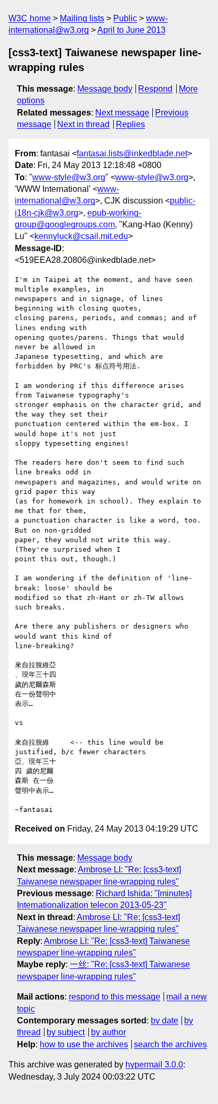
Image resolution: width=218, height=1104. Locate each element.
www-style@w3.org (68, 177)
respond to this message (114, 996)
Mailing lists (82, 18)
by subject (66, 1032)
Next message (122, 112)
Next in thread (83, 124)
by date (164, 1020)
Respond (155, 88)
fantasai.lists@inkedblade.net (132, 153)
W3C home (29, 18)
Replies (130, 124)
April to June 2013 (131, 29)
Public (125, 18)
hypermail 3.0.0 (154, 1064)
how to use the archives (84, 1044)
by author (108, 1032)
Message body (104, 88)
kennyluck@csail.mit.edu (81, 236)
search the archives (170, 1044)
